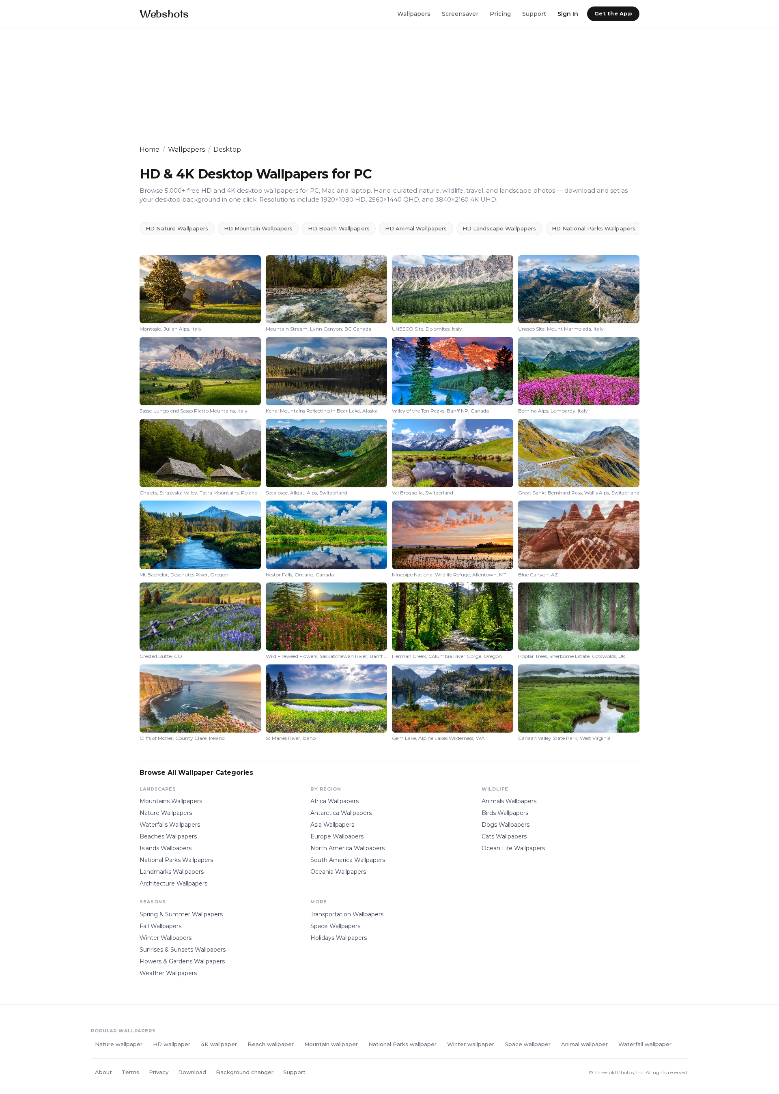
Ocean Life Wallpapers (513, 848)
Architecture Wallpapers (173, 883)
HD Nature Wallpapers (177, 228)
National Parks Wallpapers (176, 860)
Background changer (244, 1072)
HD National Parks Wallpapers (594, 228)
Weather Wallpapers (168, 973)
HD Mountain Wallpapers (258, 228)
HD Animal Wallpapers (416, 228)
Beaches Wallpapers (168, 836)
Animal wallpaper (584, 1044)
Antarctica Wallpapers (341, 813)
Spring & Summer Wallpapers (181, 914)
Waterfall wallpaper (644, 1044)
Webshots (164, 13)
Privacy (158, 1072)
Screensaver (460, 13)
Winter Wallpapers (166, 937)
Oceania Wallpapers (338, 871)
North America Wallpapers (347, 848)
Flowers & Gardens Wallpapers (182, 961)
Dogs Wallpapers (505, 824)
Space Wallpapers (335, 926)
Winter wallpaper (470, 1044)
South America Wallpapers (347, 860)
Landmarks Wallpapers (172, 871)
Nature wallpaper (118, 1044)
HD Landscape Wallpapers (499, 228)
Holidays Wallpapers (338, 937)
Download (192, 1072)
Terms (130, 1072)
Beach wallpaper (270, 1044)
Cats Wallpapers (504, 836)
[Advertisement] (383, 86)
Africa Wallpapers (334, 801)
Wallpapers (413, 13)
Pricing (500, 13)
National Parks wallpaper (402, 1044)
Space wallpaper (528, 1044)
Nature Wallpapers (166, 813)
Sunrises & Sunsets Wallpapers (183, 949)
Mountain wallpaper (331, 1044)
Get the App (613, 13)
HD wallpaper (171, 1044)
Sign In (567, 13)
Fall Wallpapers (160, 926)
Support (534, 13)
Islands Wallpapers (166, 848)
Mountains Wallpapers (171, 801)
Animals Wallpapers (509, 801)
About (103, 1072)
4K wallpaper (219, 1044)
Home (149, 149)
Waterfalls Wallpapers (170, 824)
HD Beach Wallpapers (338, 228)
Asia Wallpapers (332, 824)
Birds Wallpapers (505, 813)
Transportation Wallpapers (346, 914)
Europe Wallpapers (337, 836)
